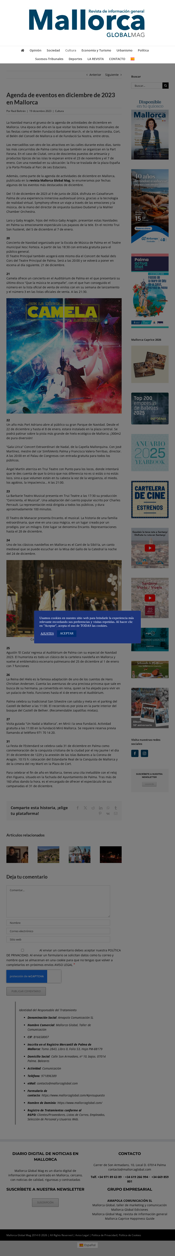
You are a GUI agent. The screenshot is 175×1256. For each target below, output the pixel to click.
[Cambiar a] (132, 59)
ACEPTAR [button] (66, 633)
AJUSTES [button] (47, 633)
